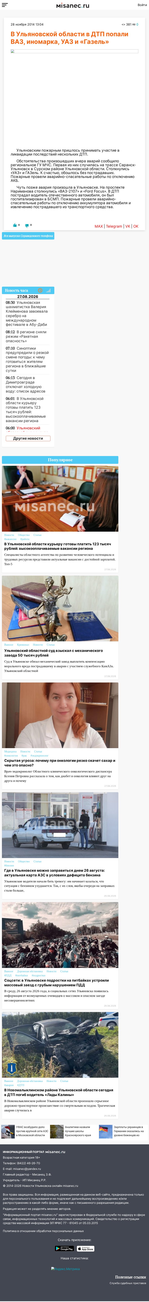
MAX (99, 226)
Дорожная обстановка (30, 971)
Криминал (23, 644)
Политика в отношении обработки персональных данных (43, 1231)
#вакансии (10, 539)
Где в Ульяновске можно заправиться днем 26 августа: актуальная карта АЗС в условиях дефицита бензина (54, 872)
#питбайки (21, 975)
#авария (8, 1085)
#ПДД (7, 975)
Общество (24, 535)
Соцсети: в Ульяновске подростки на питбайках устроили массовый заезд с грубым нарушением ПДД (56, 982)
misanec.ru (70, 1186)
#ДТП (20, 1085)
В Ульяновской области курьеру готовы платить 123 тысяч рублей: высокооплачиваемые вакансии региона (57, 546)
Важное (8, 644)
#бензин (9, 865)
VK (127, 226)
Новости (9, 535)
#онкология (11, 755)
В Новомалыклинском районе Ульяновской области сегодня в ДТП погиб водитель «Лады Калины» (58, 1092)
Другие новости (28, 438)
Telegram (114, 226)
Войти (142, 5)
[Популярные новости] (48, 290)
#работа (24, 539)
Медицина (10, 751)
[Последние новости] (40, 290)
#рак (24, 755)
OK (135, 226)
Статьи (38, 535)
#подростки (38, 975)
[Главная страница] (73, 5)
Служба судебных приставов (128, 1283)
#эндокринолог (40, 755)
